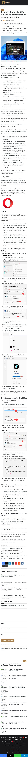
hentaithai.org (12, 745)
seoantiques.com (16, 743)
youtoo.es (24, 741)
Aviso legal (13, 739)
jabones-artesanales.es (20, 745)
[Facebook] (3, 563)
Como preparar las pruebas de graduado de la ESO (16, 670)
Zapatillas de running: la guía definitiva (18, 716)
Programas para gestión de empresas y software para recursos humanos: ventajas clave (17, 677)
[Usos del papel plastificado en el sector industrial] (4, 712)
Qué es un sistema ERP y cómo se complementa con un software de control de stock (17, 687)
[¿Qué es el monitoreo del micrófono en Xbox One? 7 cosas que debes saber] (7, 590)
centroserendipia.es (17, 741)
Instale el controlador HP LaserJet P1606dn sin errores (6, 584)
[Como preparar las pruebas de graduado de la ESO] (4, 671)
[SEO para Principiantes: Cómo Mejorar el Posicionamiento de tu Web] (4, 705)
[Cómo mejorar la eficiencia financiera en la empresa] (4, 730)
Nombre (3, 623)
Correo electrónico (5, 628)
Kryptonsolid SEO (17, 752)
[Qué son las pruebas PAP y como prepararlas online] (4, 724)
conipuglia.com (6, 745)
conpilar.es (4, 743)
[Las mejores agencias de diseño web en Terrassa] (4, 698)
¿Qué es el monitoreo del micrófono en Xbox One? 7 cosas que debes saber (7, 597)
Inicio (3, 6)
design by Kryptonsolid (17, 750)
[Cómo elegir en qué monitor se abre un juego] (21, 590)
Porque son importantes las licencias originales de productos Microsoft (12, 664)
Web (2, 634)
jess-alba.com (9, 743)
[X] (6, 563)
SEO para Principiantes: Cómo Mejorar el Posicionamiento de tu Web (17, 703)
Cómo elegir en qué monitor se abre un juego (20, 596)
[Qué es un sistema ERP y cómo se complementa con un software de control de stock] (4, 690)
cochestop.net (11, 747)
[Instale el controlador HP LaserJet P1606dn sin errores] (7, 577)
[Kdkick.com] (6, 2)
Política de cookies (19, 739)
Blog (6, 6)
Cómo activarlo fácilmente (21, 582)
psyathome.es (17, 747)
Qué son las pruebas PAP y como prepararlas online (16, 722)
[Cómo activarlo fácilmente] (21, 577)
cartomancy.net (23, 743)
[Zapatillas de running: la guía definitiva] (4, 718)
